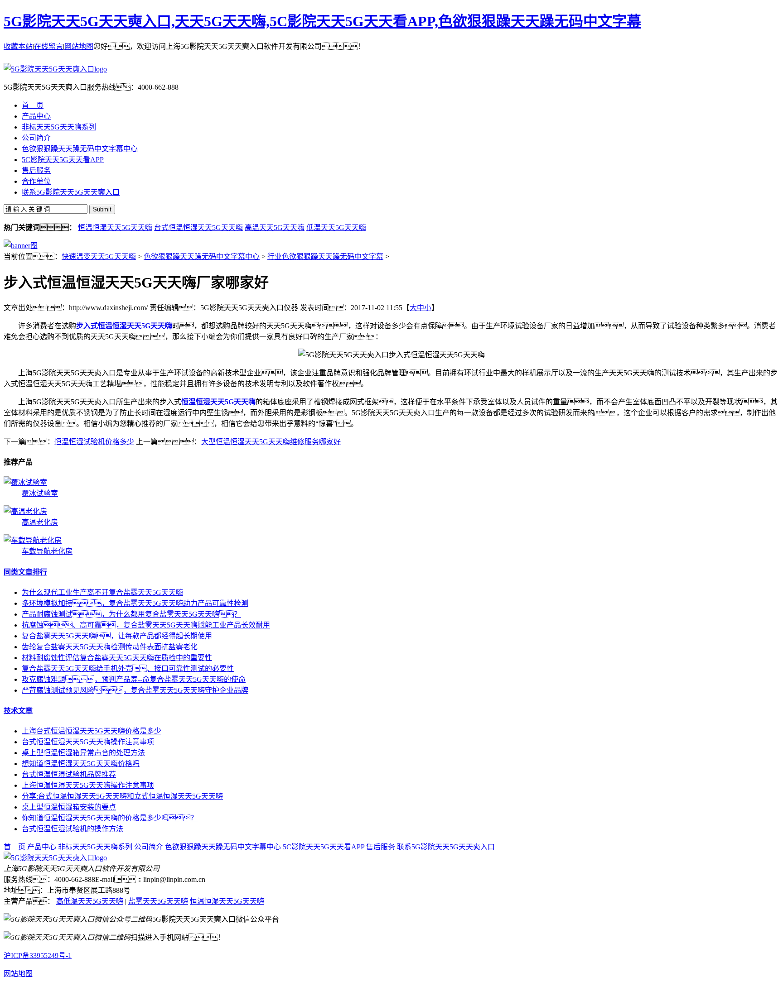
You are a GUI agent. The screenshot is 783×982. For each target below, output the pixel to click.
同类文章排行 (25, 572)
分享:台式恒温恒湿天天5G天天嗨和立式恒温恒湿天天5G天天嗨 (122, 796)
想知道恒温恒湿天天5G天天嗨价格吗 (81, 763)
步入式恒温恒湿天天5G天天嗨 (124, 326)
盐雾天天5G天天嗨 (158, 901)
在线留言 (48, 46)
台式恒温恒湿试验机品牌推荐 (69, 774)
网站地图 (78, 46)
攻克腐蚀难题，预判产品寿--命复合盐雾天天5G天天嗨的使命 (134, 679)
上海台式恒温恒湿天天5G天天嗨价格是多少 (91, 731)
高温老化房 (40, 522)
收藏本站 (18, 46)
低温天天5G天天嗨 (336, 227)
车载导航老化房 (47, 551)
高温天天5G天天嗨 (274, 227)
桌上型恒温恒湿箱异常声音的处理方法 (83, 753)
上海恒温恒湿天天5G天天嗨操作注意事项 (88, 785)
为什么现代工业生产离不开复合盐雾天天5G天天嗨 (102, 592)
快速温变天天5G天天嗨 (99, 256)
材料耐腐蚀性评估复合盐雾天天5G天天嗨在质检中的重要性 (117, 657)
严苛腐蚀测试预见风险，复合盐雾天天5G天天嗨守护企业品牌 (135, 690)
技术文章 (18, 710)
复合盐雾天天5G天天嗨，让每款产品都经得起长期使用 (117, 636)
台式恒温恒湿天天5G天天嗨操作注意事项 (88, 742)
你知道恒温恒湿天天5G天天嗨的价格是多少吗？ (110, 818)
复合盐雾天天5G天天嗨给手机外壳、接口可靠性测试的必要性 (128, 668)
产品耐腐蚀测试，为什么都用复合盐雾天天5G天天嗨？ (131, 614)
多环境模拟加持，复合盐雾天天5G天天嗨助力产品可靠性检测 (135, 603)
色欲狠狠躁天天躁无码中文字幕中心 (202, 256)
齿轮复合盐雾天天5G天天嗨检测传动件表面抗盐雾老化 (110, 647)
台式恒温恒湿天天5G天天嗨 (198, 227)
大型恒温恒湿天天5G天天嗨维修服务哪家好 (271, 441)
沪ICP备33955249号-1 (38, 955)
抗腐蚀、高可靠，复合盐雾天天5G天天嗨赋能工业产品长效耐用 (146, 625)
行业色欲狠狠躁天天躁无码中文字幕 (325, 256)
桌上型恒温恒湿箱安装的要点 (69, 807)
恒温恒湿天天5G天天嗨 (115, 227)
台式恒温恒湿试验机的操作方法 (72, 829)
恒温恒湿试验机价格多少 (94, 441)
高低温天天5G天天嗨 (89, 901)
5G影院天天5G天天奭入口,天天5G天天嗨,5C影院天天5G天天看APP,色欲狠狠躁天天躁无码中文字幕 (322, 21)
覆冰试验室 (40, 493)
